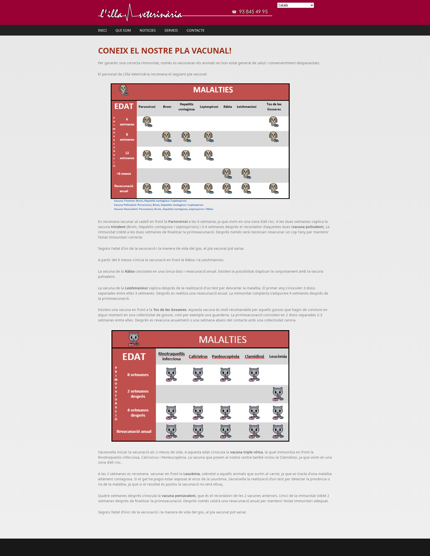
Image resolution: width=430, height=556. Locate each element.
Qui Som (123, 30)
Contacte (196, 30)
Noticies (148, 30)
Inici (102, 30)
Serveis (171, 30)
